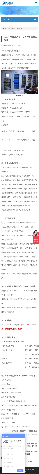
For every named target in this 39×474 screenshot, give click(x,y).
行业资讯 (19, 28)
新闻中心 (11, 28)
